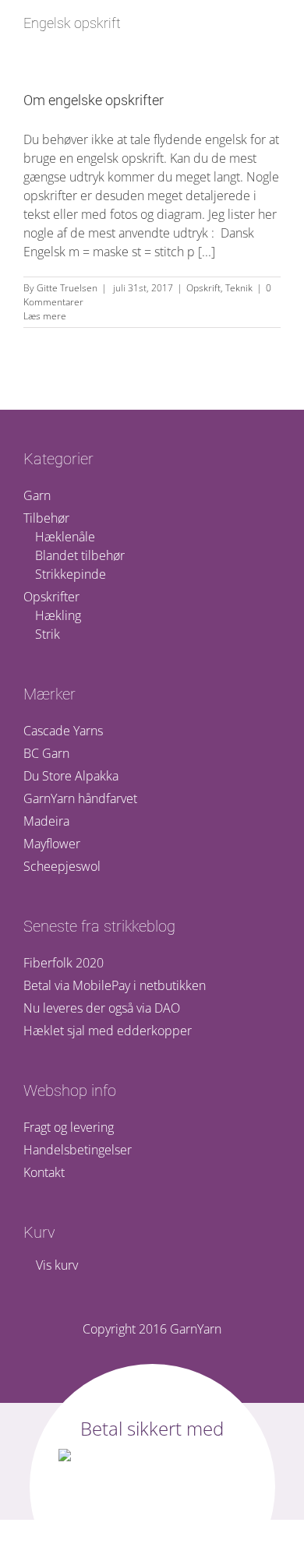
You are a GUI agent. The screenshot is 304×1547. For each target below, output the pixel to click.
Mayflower (51, 843)
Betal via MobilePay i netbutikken (114, 985)
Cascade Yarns (63, 730)
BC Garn (46, 753)
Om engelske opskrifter (93, 100)
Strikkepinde (70, 574)
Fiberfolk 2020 (63, 962)
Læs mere (44, 315)
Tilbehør (46, 518)
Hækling (58, 615)
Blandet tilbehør (80, 555)
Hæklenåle (65, 536)
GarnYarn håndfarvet (80, 798)
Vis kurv (55, 1265)
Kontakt (44, 1172)
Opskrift (203, 287)
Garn (37, 495)
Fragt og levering (68, 1127)
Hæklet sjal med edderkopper (107, 1030)
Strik (47, 634)
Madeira (46, 821)
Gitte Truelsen (67, 287)
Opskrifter (51, 596)
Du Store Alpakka (70, 775)
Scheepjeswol (62, 866)
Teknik (239, 287)
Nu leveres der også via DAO (101, 1008)
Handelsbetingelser (77, 1149)
